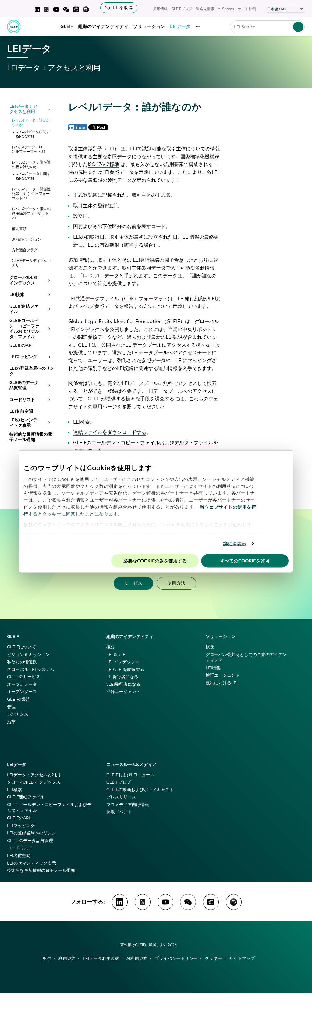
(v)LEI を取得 (119, 8)
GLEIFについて (21, 647)
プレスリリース (121, 797)
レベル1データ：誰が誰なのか (31, 122)
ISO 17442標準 (103, 164)
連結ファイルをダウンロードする (109, 432)
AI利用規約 (136, 958)
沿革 (11, 722)
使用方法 (176, 583)
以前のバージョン (26, 239)
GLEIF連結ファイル (23, 309)
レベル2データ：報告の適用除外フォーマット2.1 (31, 213)
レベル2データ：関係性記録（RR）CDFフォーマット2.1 (31, 194)
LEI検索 (16, 295)
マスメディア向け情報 (127, 805)
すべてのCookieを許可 (245, 561)
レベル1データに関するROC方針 (33, 134)
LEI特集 (213, 668)
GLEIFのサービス (23, 677)
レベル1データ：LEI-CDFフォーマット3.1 (28, 149)
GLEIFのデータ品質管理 (23, 385)
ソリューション (149, 26)
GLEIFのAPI (21, 345)
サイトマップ (242, 958)
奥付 (47, 958)
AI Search (226, 8)
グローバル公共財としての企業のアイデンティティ (246, 658)
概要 (110, 647)
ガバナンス (17, 714)
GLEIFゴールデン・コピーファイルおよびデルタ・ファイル (24, 328)
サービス (133, 583)
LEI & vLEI (116, 654)
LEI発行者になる (122, 677)
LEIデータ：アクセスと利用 (23, 109)
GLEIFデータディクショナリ (31, 263)
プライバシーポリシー (176, 958)
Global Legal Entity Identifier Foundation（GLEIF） (126, 321)
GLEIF (66, 26)
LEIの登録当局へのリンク (31, 371)
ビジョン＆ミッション (28, 654)
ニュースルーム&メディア (131, 764)
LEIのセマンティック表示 (23, 423)
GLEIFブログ (181, 8)
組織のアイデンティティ (103, 26)
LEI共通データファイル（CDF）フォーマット (118, 298)
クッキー (213, 958)
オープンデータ (22, 684)
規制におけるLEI (222, 683)
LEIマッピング (23, 357)
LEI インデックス (123, 662)
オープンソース (22, 692)
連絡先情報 (205, 8)
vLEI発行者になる (123, 684)
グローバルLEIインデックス (23, 280)
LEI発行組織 (146, 260)
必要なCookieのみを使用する (155, 561)
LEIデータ (180, 26)
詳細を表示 (234, 544)
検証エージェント (223, 675)
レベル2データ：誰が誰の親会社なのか (31, 164)
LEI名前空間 (21, 411)
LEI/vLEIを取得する (125, 669)
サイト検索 (247, 8)
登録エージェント (123, 692)
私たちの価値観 (22, 662)
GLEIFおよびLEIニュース (130, 775)
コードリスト (22, 400)
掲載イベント (119, 812)
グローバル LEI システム (30, 669)
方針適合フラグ (24, 250)
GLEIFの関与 (19, 699)
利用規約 (67, 958)
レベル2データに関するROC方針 (33, 176)
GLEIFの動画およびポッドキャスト (140, 790)
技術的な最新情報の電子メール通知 (30, 437)
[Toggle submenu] (48, 109)
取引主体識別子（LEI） (93, 149)
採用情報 (160, 8)
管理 (11, 707)
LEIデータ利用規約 (101, 958)
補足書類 (19, 229)
